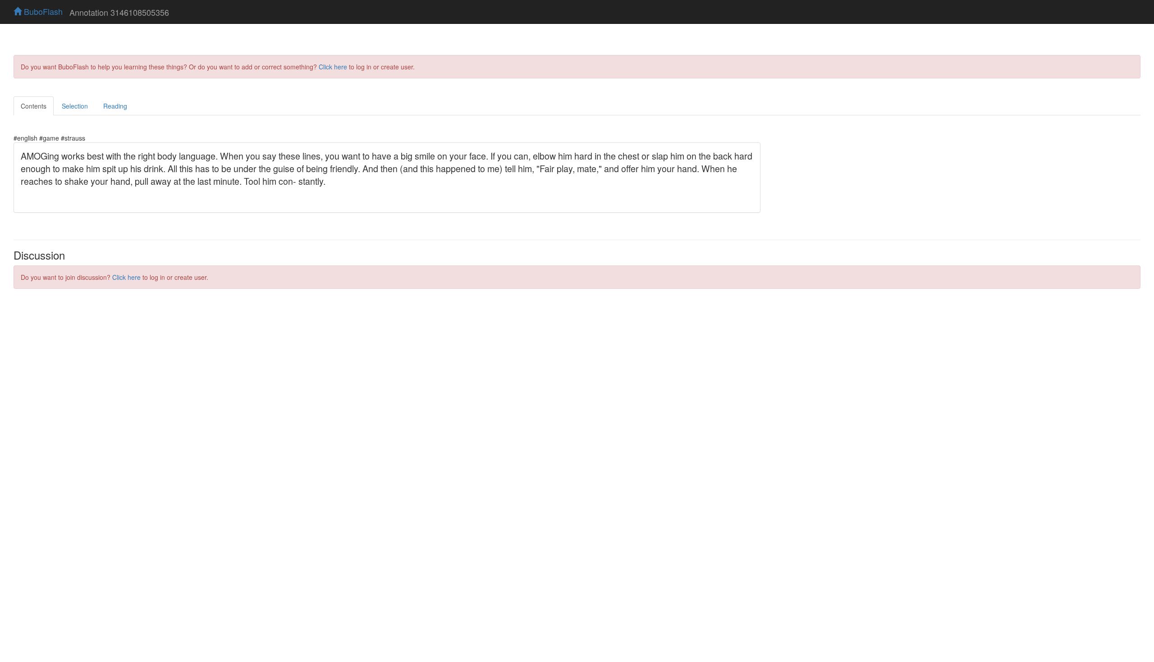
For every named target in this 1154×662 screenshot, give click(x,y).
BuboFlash (42, 11)
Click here (333, 66)
